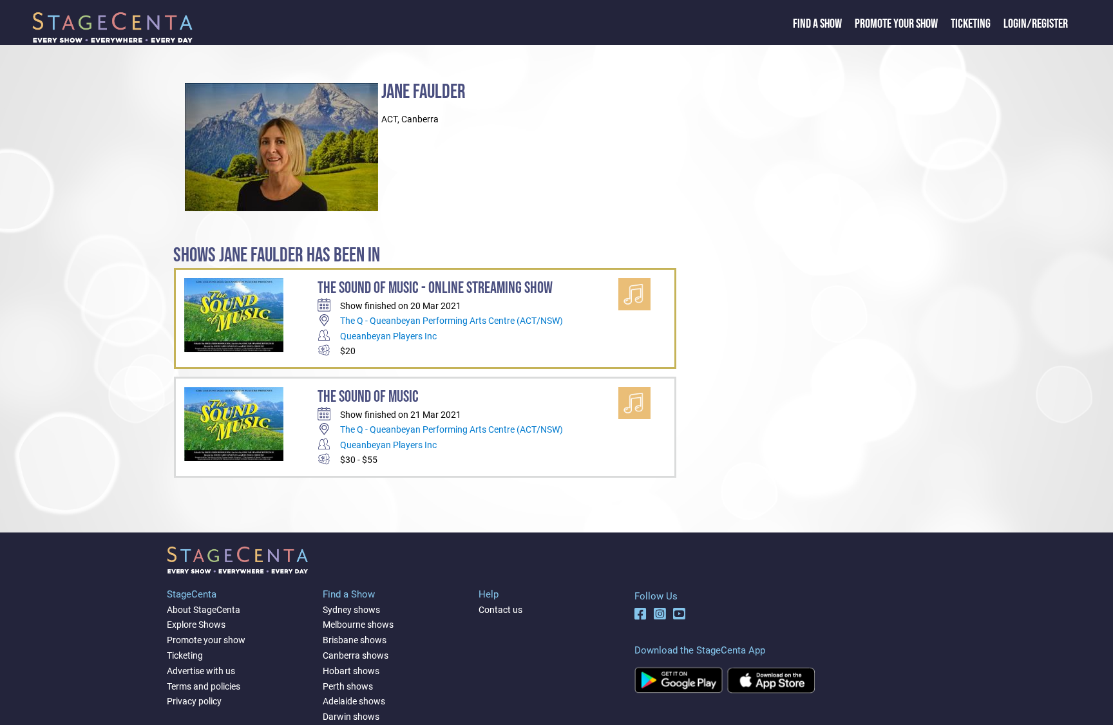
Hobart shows (351, 671)
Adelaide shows (354, 701)
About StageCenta (203, 610)
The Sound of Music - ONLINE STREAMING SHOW (435, 288)
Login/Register (1036, 24)
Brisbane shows (354, 640)
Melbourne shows (358, 624)
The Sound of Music (368, 397)
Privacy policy (194, 701)
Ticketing (971, 24)
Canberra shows (355, 655)
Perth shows (348, 686)
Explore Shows (196, 624)
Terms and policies (203, 686)
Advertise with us (201, 671)
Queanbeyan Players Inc (388, 336)
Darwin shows (351, 716)
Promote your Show (896, 24)
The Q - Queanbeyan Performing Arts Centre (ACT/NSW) (451, 320)
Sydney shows (351, 610)
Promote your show (206, 640)
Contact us (500, 610)
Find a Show (817, 24)
